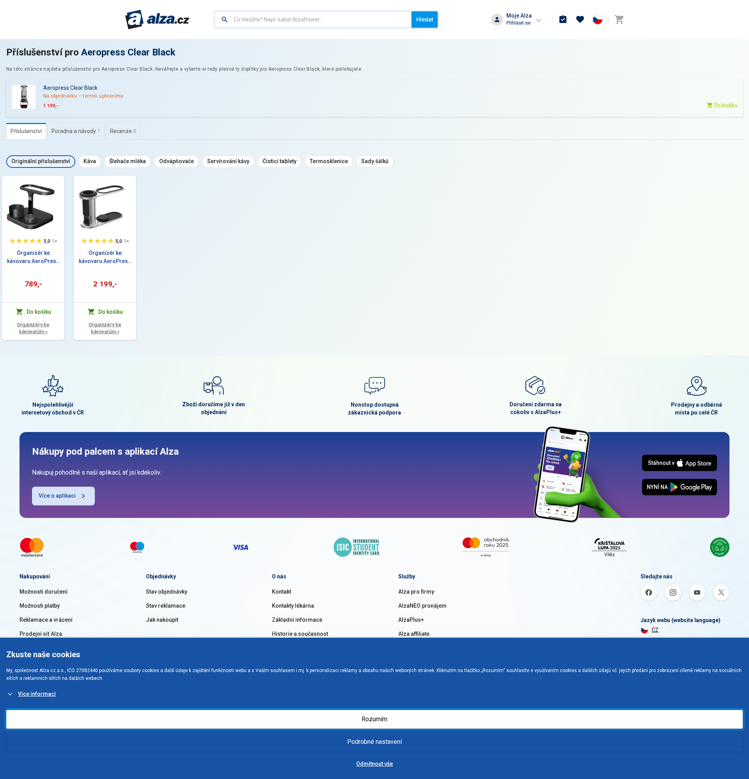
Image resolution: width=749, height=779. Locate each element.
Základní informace (297, 620)
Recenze (123, 131)
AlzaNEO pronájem (422, 606)
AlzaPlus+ (411, 620)
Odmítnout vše (374, 764)
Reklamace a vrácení (46, 620)
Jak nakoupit (162, 620)
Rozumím (374, 719)
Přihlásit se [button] (518, 23)
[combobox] (313, 19)
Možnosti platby (40, 606)
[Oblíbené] (580, 19)
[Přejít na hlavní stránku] (157, 19)
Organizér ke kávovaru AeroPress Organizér (33, 257)
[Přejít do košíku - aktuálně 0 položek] (619, 19)
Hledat (424, 19)
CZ (654, 630)
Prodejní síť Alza (41, 634)
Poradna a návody (75, 131)
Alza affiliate (414, 634)
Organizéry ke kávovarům (33, 328)
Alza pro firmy (416, 592)
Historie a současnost (300, 634)
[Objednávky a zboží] (563, 19)
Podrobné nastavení (374, 741)
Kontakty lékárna (293, 606)
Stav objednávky (166, 592)
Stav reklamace (165, 606)
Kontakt (281, 592)
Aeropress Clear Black (128, 52)
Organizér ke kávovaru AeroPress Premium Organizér (105, 257)
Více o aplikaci (57, 496)
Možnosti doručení (43, 592)
